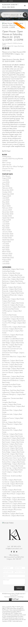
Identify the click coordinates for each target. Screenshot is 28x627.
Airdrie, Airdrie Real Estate (11, 273)
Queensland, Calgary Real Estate (13, 438)
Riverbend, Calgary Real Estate (12, 450)
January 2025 (7, 210)
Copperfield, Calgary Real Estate (13, 319)
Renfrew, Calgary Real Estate (12, 446)
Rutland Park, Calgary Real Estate (13, 462)
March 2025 (6, 206)
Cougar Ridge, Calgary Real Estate (14, 321)
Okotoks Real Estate (8, 428)
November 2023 (7, 236)
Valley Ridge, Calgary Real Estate (13, 497)
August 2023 (6, 241)
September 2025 (8, 194)
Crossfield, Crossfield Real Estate (12, 339)
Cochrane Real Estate (9, 315)
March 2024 (6, 230)
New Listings (6, 162)
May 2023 (5, 247)
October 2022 (7, 255)
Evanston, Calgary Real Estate (12, 364)
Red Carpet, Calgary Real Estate (13, 442)
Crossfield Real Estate (9, 336)
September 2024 (8, 218)
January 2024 (7, 232)
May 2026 (5, 184)
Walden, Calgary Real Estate (12, 501)
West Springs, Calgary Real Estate (13, 505)
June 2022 (5, 263)
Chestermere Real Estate (10, 309)
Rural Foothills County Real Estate (13, 456)
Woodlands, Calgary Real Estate (13, 515)
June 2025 (6, 200)
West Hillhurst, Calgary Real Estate (14, 503)
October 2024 (7, 216)
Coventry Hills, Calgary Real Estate (14, 327)
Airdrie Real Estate (8, 271)
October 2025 (7, 192)
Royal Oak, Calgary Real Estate (12, 454)
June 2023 (5, 245)
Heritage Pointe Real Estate (11, 384)
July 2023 (5, 243)
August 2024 (6, 220)
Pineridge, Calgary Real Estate (12, 436)
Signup (4, 1)
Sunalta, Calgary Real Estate (12, 480)
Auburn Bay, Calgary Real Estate (13, 279)
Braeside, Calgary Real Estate (12, 291)
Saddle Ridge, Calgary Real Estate (13, 464)
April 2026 (5, 186)
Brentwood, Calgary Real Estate (13, 293)
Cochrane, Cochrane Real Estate (13, 317)
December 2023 (7, 234)
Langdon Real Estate (9, 402)
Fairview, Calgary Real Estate (12, 366)
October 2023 (7, 238)
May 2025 (5, 202)
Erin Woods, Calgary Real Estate (13, 362)
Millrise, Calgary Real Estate (11, 422)
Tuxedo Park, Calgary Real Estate (13, 492)
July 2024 (5, 222)
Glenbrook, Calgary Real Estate (12, 378)
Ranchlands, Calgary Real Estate (13, 440)
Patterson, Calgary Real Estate (12, 434)
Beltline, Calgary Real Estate (11, 287)
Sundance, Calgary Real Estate (12, 482)
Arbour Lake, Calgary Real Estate (13, 277)
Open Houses (6, 164)
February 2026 (7, 188)
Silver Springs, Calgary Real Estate (14, 468)
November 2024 (7, 214)
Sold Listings (6, 170)
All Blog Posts (6, 156)
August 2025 (6, 196)
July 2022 (5, 261)
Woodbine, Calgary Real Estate (12, 513)
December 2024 (7, 212)
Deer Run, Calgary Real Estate (12, 344)
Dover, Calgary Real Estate (11, 346)
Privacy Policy (13, 595)
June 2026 (5, 182)
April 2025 (5, 204)
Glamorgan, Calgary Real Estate (13, 376)
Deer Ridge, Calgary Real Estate (13, 342)
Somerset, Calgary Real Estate (12, 470)
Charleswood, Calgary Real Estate (13, 307)
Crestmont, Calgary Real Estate (12, 335)
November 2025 (7, 190)
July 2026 (5, 180)
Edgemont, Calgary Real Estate (12, 360)
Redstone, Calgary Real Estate (12, 444)
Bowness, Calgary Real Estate (12, 289)
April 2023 (5, 249)
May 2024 (5, 226)
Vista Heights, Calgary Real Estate (13, 499)
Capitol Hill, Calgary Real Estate (15, 46)
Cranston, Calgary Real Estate (12, 329)
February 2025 (7, 208)
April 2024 (5, 228)
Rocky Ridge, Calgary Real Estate (13, 452)
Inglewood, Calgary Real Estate (13, 392)
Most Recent (6, 176)
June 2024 (5, 224)
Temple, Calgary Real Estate (11, 490)
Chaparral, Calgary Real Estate (12, 305)
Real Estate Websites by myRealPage (13, 596)
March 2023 (6, 251)
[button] (11, 551)
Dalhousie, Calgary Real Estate (12, 341)
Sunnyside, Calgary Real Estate (12, 484)
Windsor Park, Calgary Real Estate (13, 507)
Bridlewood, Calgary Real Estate (13, 299)
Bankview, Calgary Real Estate (12, 281)
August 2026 (6, 178)
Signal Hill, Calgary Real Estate (12, 466)
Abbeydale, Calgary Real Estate (13, 269)
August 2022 (6, 259)
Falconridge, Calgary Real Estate (13, 368)
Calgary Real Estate (8, 301)
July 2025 (5, 198)
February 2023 (7, 253)
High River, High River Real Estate (13, 390)
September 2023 (8, 240)
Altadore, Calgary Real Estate (12, 275)
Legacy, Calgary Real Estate (11, 404)
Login (11, 1)
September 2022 (8, 257)
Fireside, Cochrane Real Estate (12, 370)
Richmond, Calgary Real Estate (12, 448)
